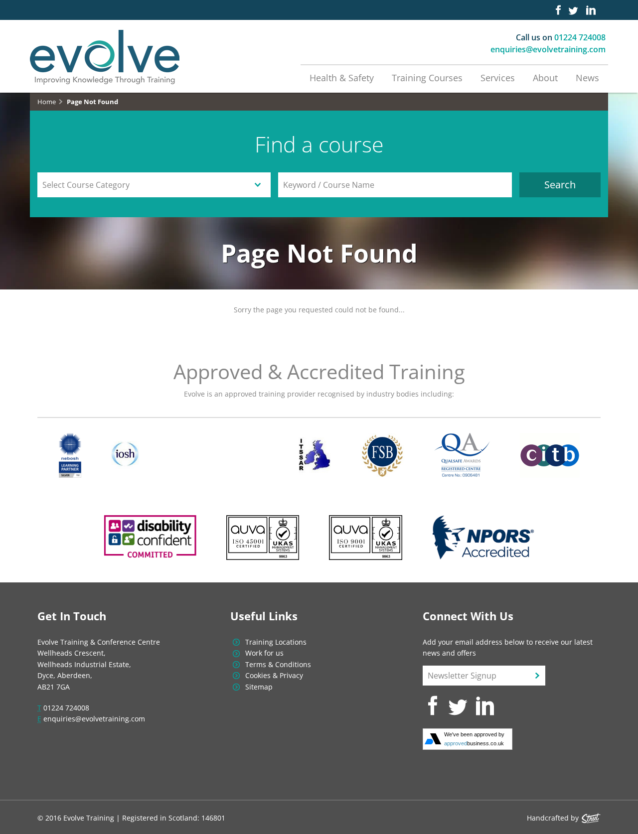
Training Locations (276, 642)
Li (591, 10)
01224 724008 (580, 37)
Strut (591, 818)
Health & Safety (342, 78)
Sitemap (259, 687)
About (545, 78)
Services (497, 78)
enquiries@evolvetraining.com (548, 49)
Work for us (264, 653)
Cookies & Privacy (274, 675)
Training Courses (427, 78)
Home (46, 101)
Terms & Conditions (278, 664)
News (587, 78)
